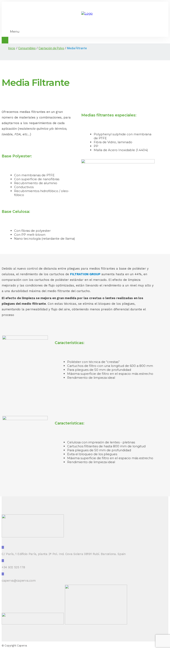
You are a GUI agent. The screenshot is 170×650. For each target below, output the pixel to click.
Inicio (11, 48)
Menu (14, 31)
